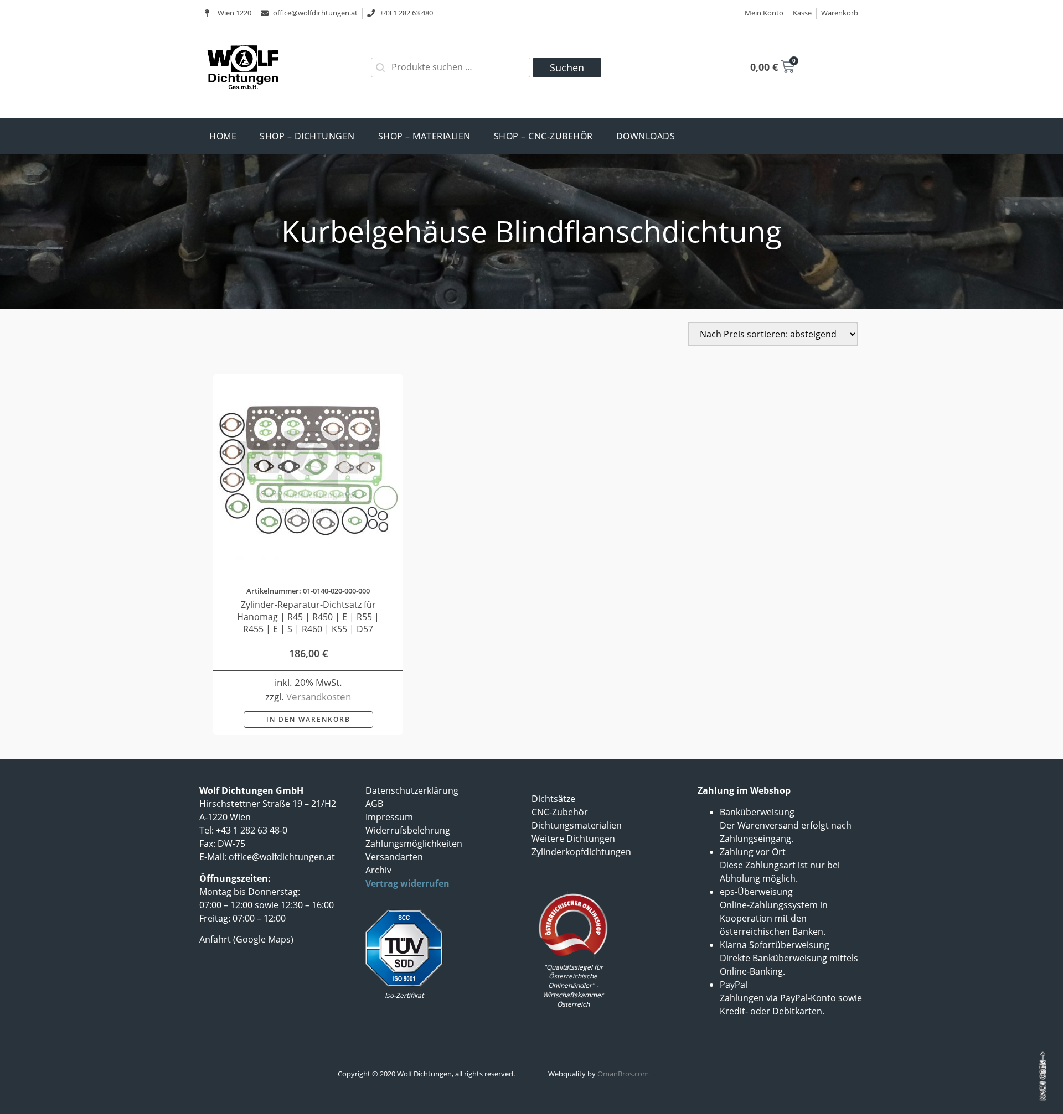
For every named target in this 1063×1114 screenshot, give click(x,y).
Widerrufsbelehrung (407, 830)
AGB (374, 804)
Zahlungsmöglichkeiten (413, 843)
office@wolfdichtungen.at (282, 857)
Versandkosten (318, 696)
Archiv (378, 870)
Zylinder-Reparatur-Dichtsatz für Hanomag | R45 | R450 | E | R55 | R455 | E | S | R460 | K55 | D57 (308, 616)
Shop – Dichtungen (307, 136)
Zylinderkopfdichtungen (581, 852)
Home (222, 136)
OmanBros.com (623, 1074)
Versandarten (394, 857)
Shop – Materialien (424, 136)
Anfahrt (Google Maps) (246, 939)
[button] (308, 719)
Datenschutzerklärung (411, 790)
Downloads (645, 136)
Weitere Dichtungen (573, 838)
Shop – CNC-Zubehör (543, 136)
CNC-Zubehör (560, 812)
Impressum (389, 817)
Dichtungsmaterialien (577, 825)
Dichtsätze (553, 799)
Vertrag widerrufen (407, 883)
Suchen (567, 67)
